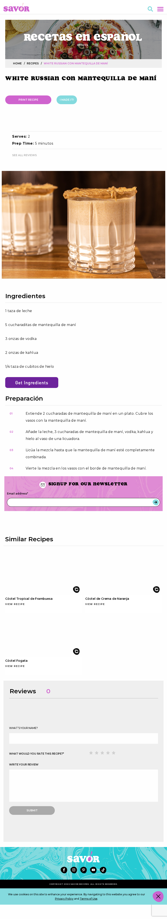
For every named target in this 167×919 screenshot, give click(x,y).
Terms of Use (88, 898)
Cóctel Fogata (16, 661)
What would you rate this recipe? (36, 753)
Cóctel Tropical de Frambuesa (28, 599)
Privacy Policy (64, 898)
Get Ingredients (31, 382)
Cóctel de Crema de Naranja (107, 599)
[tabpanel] (83, 225)
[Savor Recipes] (16, 7)
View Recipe (15, 604)
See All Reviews (24, 155)
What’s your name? (23, 728)
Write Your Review (23, 764)
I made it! (67, 99)
